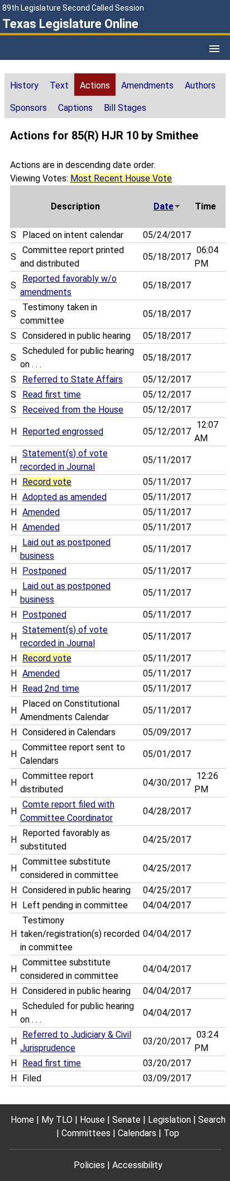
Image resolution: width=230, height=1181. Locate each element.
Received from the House (72, 409)
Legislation (169, 1119)
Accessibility (137, 1165)
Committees (86, 1133)
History (24, 85)
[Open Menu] (214, 49)
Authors (200, 85)
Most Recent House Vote (121, 178)
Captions (75, 107)
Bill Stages (125, 107)
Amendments (147, 85)
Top (171, 1133)
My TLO (57, 1119)
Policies (89, 1165)
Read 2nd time (50, 688)
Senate (126, 1119)
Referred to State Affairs (72, 379)
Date (164, 206)
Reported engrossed (62, 431)
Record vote (46, 482)
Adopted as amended (64, 497)
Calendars (137, 1133)
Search (212, 1119)
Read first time (51, 394)
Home (22, 1119)
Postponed (44, 571)
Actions (95, 85)
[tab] (24, 84)
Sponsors (28, 107)
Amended (41, 512)
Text (59, 85)
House (92, 1119)
